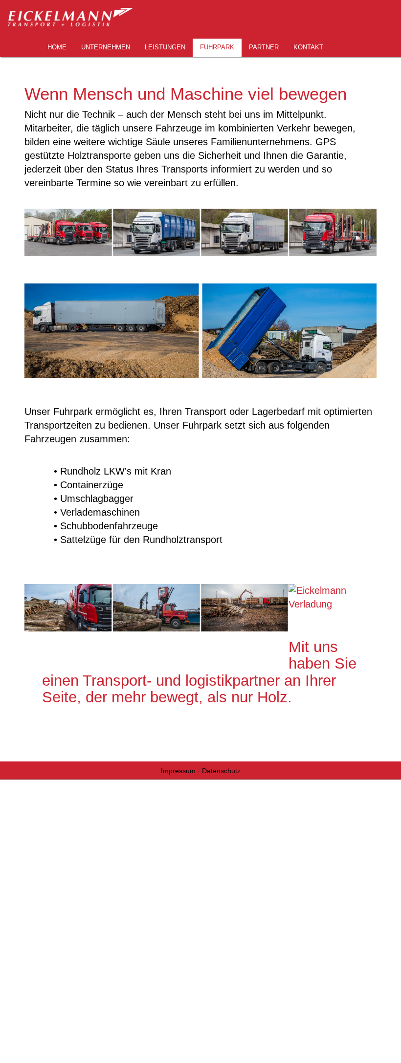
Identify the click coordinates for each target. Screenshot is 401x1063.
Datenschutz (221, 771)
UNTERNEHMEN (105, 47)
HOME (57, 47)
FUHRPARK (217, 47)
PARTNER (264, 47)
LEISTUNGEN (165, 47)
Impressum (179, 771)
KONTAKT (308, 47)
